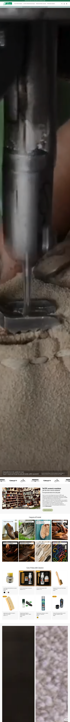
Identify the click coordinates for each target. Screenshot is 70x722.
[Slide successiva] (16, 578)
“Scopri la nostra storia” (48, 510)
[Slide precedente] (4, 578)
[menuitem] (18, 4)
